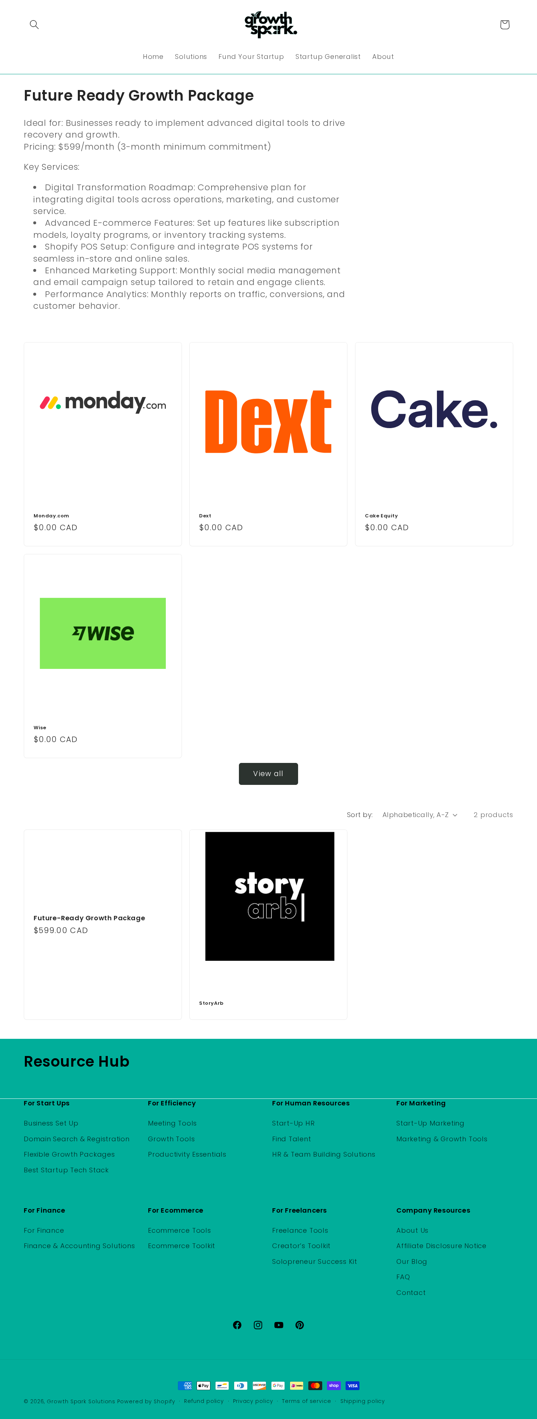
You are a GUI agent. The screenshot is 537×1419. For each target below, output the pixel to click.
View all (268, 774)
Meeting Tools (172, 1123)
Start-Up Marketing (430, 1123)
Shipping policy (362, 1401)
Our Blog (411, 1261)
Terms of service (306, 1401)
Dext (205, 516)
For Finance (44, 1230)
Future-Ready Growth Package (89, 917)
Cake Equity (381, 516)
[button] (34, 24)
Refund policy (204, 1401)
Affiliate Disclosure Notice (441, 1246)
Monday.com (51, 516)
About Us (412, 1230)
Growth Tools (171, 1138)
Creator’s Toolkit (301, 1246)
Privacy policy (253, 1401)
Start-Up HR (293, 1123)
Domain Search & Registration (77, 1138)
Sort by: (360, 814)
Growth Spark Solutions (81, 1401)
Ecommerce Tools (179, 1230)
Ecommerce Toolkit (181, 1246)
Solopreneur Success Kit (314, 1261)
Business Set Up (51, 1123)
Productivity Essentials (187, 1154)
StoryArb (211, 1003)
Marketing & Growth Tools (442, 1138)
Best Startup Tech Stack (66, 1169)
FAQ (403, 1277)
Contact (411, 1292)
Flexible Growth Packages (69, 1154)
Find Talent (291, 1138)
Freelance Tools (300, 1230)
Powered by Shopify (146, 1401)
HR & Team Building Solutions (324, 1154)
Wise (40, 728)
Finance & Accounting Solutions (79, 1246)
